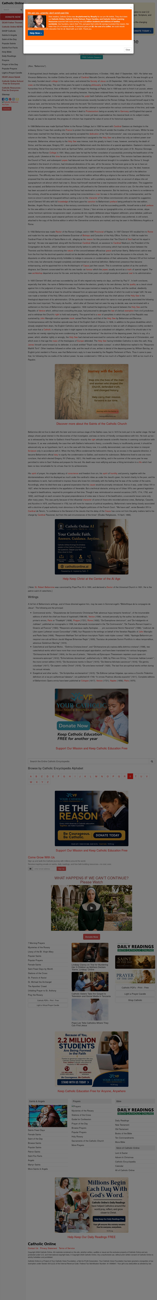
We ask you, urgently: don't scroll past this (48, 12)
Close (128, 49)
